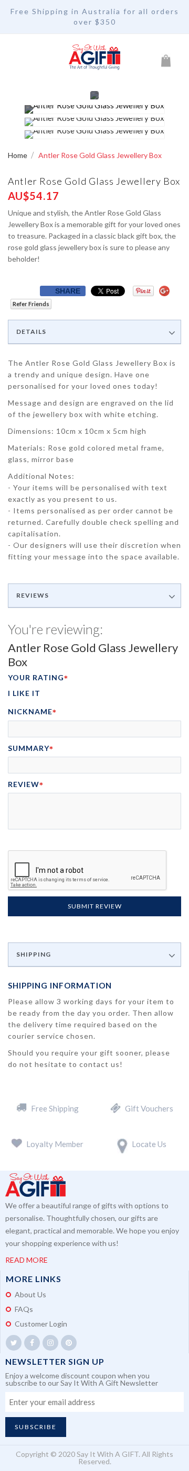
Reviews (32, 595)
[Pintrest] (69, 1343)
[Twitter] (14, 1343)
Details (31, 331)
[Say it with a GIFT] (94, 57)
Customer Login (41, 1323)
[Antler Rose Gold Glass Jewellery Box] (94, 109)
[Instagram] (50, 1343)
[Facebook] (32, 1343)
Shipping (33, 954)
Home (18, 155)
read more (26, 1259)
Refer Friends (31, 303)
